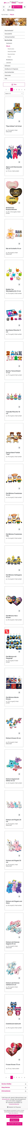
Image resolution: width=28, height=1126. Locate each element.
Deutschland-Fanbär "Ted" (13, 453)
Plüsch (8, 46)
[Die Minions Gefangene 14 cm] (14, 560)
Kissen (9, 56)
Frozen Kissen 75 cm (13, 1064)
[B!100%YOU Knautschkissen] (14, 193)
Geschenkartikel (9, 72)
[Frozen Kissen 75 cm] (14, 1049)
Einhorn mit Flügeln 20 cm (13, 820)
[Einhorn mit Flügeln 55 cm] (14, 845)
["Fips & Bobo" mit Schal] (14, 111)
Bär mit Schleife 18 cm (13, 248)
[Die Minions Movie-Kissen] (14, 682)
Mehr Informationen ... (14, 1113)
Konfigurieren (14, 1120)
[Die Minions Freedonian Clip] (14, 519)
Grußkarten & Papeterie (11, 69)
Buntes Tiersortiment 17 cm (13, 371)
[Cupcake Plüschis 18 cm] (14, 397)
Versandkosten (6, 1099)
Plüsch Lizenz (11, 48)
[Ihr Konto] (4, 10)
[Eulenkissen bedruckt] (14, 1009)
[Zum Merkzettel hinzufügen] (19, 121)
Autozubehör (8, 34)
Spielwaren (9, 43)
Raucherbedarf (9, 30)
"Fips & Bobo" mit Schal (14, 126)
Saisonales (8, 75)
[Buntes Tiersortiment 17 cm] (14, 356)
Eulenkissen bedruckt (13, 1024)
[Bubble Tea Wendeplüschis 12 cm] (14, 274)
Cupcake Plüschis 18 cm (13, 412)
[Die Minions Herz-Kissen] (14, 601)
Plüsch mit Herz (11, 54)
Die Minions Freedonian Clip (14, 535)
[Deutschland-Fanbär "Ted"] (14, 437)
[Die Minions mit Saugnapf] (14, 641)
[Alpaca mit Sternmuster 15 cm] (14, 152)
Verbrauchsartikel (10, 37)
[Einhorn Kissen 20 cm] (14, 723)
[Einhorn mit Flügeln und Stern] (14, 886)
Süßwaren (7, 66)
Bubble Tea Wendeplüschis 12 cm (13, 290)
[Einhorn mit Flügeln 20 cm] (14, 805)
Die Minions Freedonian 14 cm (14, 494)
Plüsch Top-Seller (12, 51)
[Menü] (4, 6)
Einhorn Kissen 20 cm (13, 738)
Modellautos (9, 59)
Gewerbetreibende (14, 1104)
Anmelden (11, 10)
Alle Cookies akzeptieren (14, 1123)
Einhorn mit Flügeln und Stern (14, 902)
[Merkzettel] (24, 6)
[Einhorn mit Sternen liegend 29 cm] (14, 927)
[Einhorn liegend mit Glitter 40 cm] (14, 764)
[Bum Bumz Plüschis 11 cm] (14, 315)
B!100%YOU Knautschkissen (11, 208)
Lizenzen (8, 62)
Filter (15, 84)
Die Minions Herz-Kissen (12, 616)
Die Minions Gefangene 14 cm (14, 575)
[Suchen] (9, 6)
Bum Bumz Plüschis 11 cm (13, 331)
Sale (6, 78)
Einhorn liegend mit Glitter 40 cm (12, 779)
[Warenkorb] (17, 9)
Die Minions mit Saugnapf (11, 657)
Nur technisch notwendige (14, 1116)
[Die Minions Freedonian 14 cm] (14, 478)
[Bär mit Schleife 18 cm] (14, 233)
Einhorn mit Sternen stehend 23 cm (12, 983)
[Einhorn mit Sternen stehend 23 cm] (14, 968)
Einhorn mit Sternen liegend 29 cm (12, 943)
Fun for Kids (8, 40)
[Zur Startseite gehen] (14, 2)
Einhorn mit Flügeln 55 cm (13, 861)
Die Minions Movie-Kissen (12, 698)
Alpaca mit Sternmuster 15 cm (14, 167)
